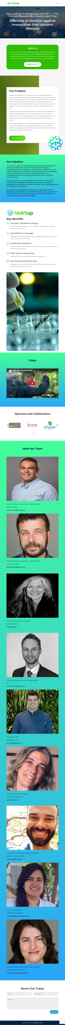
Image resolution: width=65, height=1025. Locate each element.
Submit (54, 1012)
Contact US (16, 138)
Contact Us (32, 64)
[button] (57, 425)
